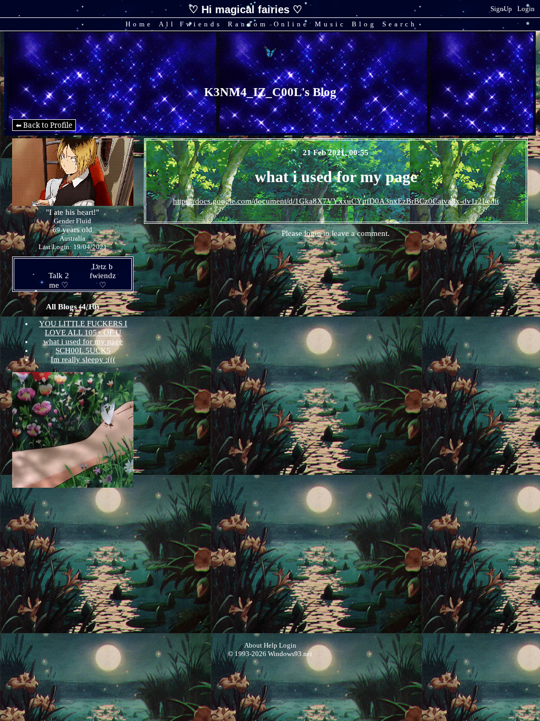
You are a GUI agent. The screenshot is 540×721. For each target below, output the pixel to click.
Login (526, 9)
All (190, 24)
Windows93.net (290, 654)
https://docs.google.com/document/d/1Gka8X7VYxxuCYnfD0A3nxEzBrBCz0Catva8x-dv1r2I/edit (336, 201)
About (253, 645)
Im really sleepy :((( (83, 359)
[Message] (51, 285)
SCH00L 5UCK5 (83, 350)
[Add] (94, 285)
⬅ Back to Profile (44, 125)
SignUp (501, 9)
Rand (248, 24)
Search (399, 24)
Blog (364, 24)
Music (330, 24)
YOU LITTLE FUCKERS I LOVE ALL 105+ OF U (83, 328)
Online (291, 24)
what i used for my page (83, 341)
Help (270, 645)
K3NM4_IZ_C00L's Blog (270, 92)
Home (139, 24)
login (312, 233)
